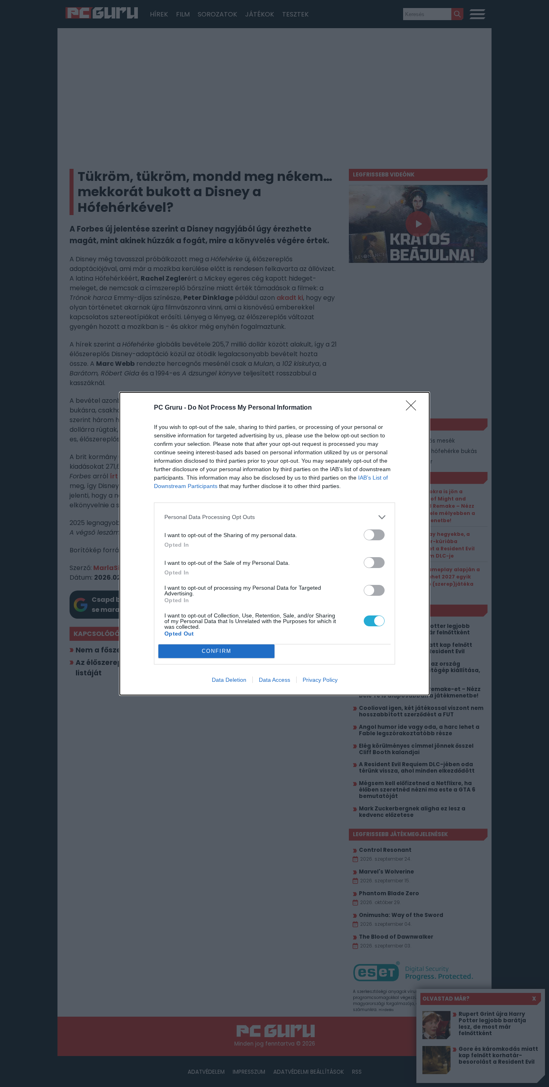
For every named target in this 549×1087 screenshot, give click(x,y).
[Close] (413, 408)
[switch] (374, 534)
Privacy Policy (320, 680)
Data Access (274, 680)
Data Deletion (229, 680)
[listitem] (274, 517)
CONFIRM (216, 651)
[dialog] (274, 543)
